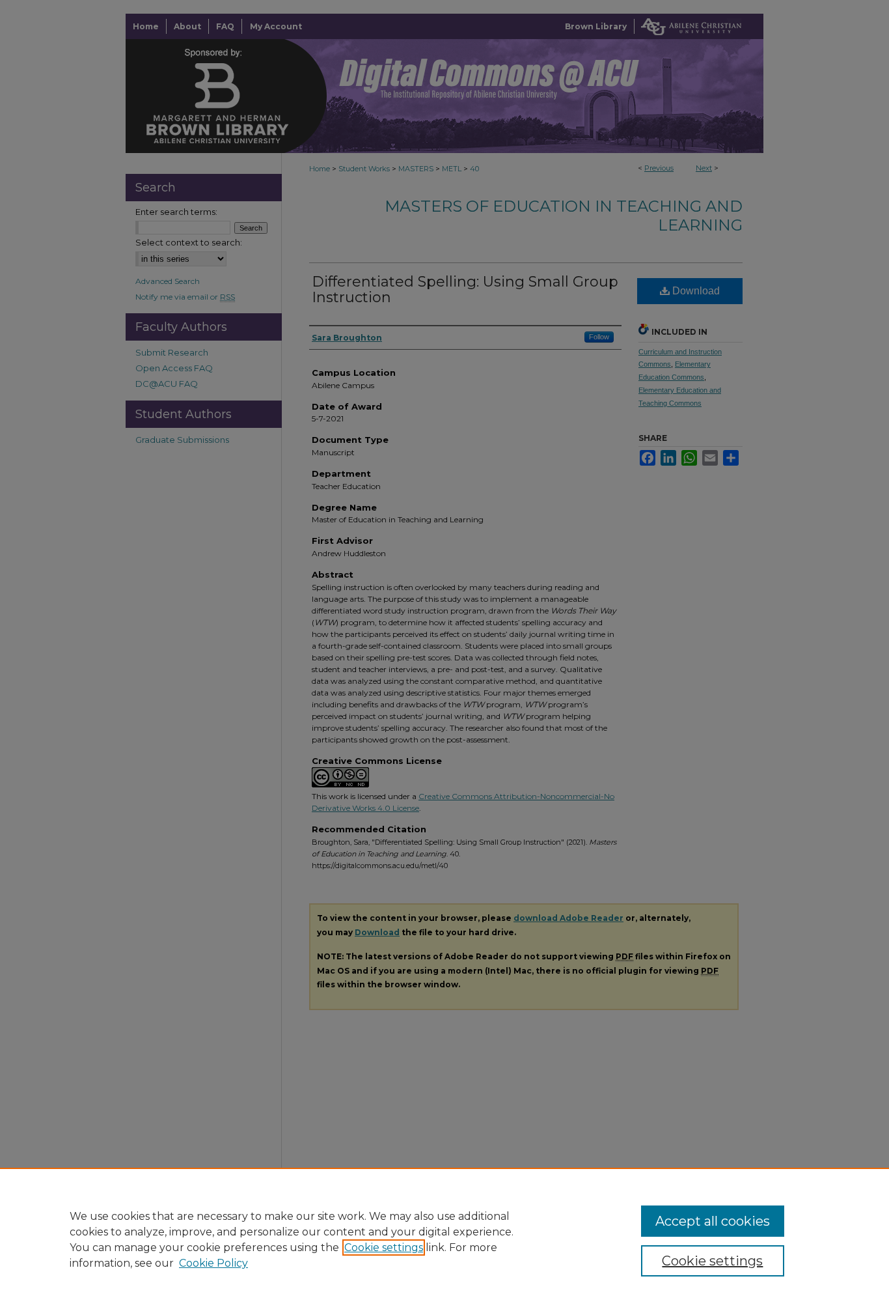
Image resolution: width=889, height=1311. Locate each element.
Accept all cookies (712, 1221)
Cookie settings (383, 1247)
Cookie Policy (213, 1263)
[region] (444, 1239)
